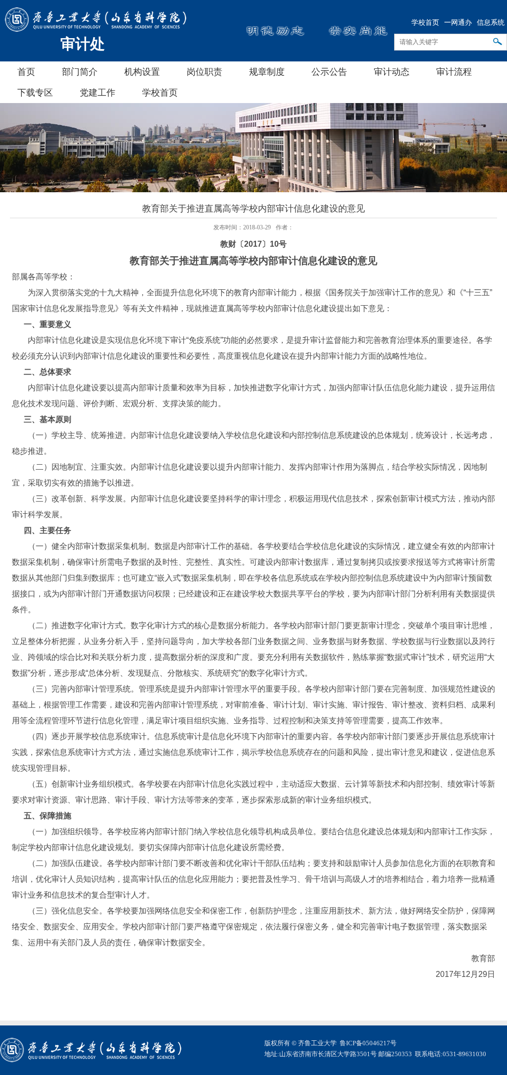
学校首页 (425, 22)
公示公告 (329, 72)
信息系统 (491, 22)
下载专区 (35, 93)
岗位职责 (204, 72)
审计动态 (391, 72)
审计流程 (454, 72)
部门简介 (80, 72)
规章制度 (267, 72)
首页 (26, 72)
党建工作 (97, 93)
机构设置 (142, 72)
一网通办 (458, 22)
